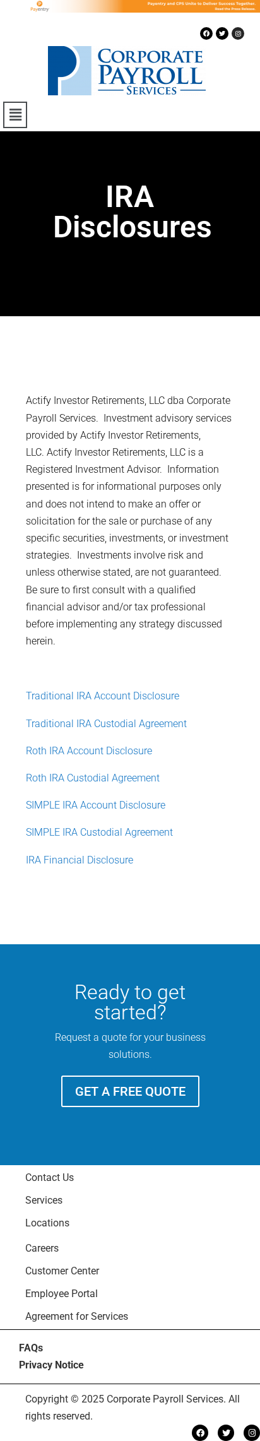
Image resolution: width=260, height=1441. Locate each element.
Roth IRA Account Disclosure (89, 751)
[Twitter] (222, 33)
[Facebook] (206, 33)
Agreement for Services (76, 1316)
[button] (15, 115)
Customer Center (62, 1271)
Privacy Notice (51, 1365)
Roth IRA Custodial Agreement (93, 778)
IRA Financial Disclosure (79, 860)
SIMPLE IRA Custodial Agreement (99, 832)
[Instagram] (238, 33)
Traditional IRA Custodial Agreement (106, 724)
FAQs (31, 1348)
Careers (42, 1248)
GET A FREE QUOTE (130, 1091)
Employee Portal (61, 1294)
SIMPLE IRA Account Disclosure (95, 805)
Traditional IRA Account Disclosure (102, 696)
